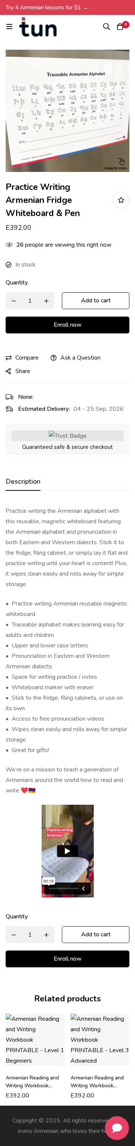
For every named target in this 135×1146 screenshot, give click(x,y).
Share (22, 371)
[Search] (106, 26)
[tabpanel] (67, 701)
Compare (27, 358)
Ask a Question (80, 358)
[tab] (23, 482)
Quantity (17, 282)
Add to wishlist (120, 200)
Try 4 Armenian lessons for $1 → (47, 7)
